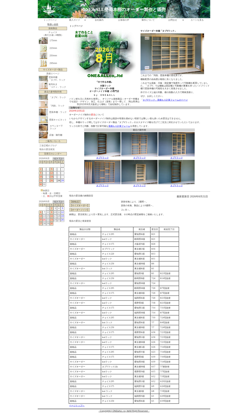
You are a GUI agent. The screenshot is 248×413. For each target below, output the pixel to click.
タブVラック (102, 157)
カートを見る (197, 20)
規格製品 (52, 28)
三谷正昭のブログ (48, 145)
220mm (53, 48)
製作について (148, 20)
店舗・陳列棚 (55, 135)
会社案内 (99, 20)
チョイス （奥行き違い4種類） (52, 33)
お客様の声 (123, 20)
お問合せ (172, 20)
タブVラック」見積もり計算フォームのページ (165, 100)
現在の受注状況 (47, 149)
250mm (53, 55)
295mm (53, 63)
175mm (53, 40)
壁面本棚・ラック (58, 112)
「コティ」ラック (57, 87)
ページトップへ (76, 405)
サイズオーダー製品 (53, 69)
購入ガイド (74, 20)
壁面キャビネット (58, 119)
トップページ (50, 20)
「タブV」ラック (57, 80)
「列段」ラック (56, 105)
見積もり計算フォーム (119, 126)
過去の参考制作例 (53, 91)
